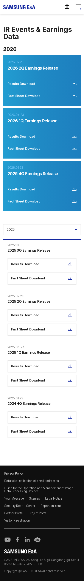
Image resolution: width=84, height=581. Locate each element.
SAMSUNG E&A (19, 7)
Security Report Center (19, 506)
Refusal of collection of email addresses (31, 481)
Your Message (14, 498)
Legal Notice (53, 498)
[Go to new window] (7, 539)
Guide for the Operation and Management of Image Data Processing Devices (38, 489)
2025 (11, 229)
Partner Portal (13, 513)
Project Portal (37, 513)
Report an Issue (51, 506)
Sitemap (34, 498)
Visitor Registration (17, 520)
